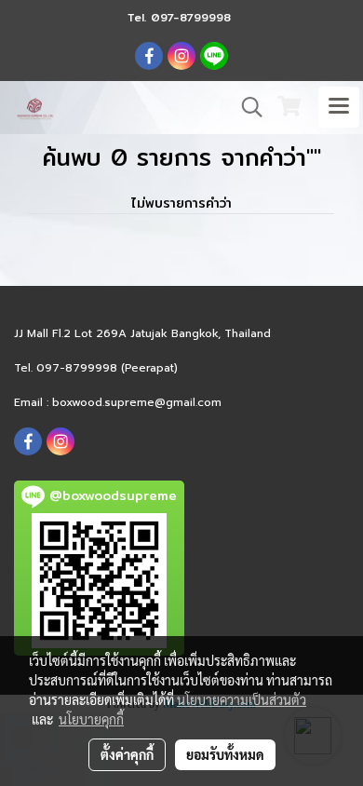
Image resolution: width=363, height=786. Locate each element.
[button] (245, 107)
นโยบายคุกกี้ (91, 719)
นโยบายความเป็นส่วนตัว (241, 699)
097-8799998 (191, 17)
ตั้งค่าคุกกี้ (127, 754)
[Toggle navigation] (338, 107)
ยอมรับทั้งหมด (225, 754)
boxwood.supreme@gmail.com (137, 402)
